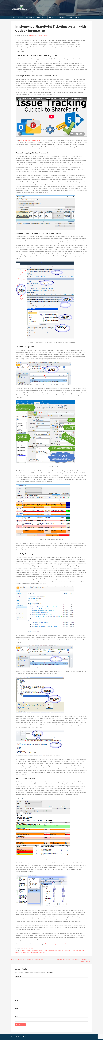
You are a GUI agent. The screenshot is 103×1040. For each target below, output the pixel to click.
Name (17, 1000)
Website (17, 1016)
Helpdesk (41, 950)
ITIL (63, 950)
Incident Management (49, 950)
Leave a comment (43, 35)
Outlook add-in (67, 950)
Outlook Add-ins (29, 17)
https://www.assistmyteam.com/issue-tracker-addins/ (59, 944)
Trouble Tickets (41, 952)
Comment (18, 976)
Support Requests (25, 952)
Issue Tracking (58, 950)
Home (13, 17)
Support (77, 17)
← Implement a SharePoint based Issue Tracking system (27, 959)
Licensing (69, 17)
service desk (75, 950)
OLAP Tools (52, 17)
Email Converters (41, 17)
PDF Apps (20, 17)
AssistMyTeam (32, 35)
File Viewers (61, 17)
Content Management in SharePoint (29, 950)
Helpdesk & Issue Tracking (26, 948)
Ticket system (33, 952)
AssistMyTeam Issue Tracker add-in (29, 140)
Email (17, 1008)
